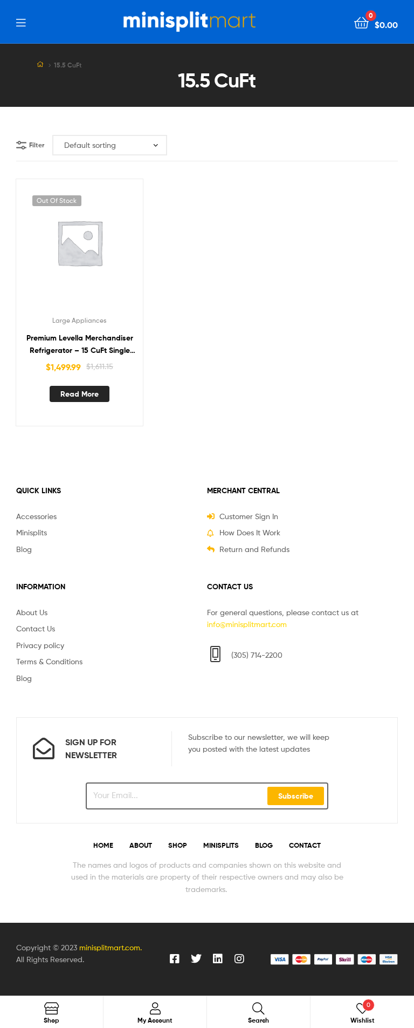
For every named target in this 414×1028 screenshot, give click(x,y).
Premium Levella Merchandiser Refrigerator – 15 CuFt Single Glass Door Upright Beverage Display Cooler (79, 344)
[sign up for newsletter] (43, 748)
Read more (79, 394)
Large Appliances (79, 320)
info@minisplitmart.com (247, 624)
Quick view (105, 249)
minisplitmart (101, 947)
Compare (79, 249)
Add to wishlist (52, 249)
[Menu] (20, 21)
